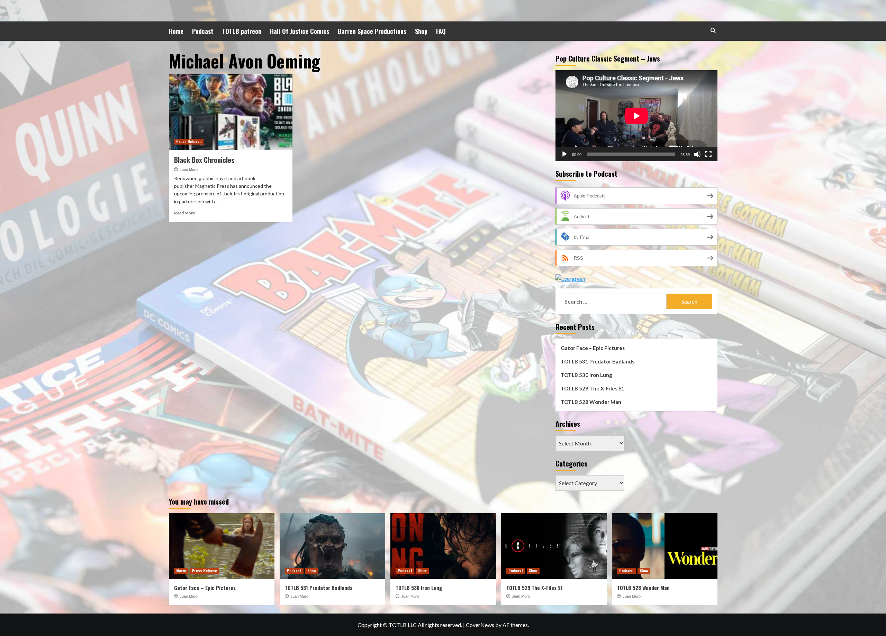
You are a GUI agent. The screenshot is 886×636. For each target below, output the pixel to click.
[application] (636, 115)
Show (311, 570)
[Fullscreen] (708, 154)
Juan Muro (189, 169)
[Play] (564, 154)
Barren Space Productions (372, 31)
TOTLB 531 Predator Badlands (597, 361)
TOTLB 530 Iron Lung (586, 375)
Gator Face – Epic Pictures (593, 348)
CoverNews (480, 624)
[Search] (713, 30)
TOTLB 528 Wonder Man (591, 402)
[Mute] (697, 154)
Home (176, 31)
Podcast (202, 31)
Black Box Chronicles (204, 160)
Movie (181, 570)
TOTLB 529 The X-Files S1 (592, 388)
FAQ (441, 31)
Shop (421, 31)
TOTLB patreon (241, 31)
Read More (184, 212)
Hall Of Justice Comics (299, 31)
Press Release (188, 141)
